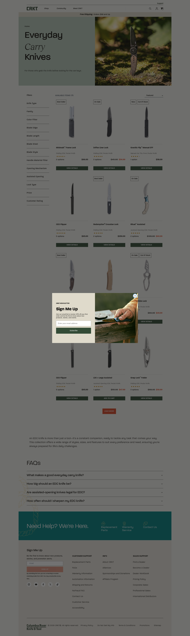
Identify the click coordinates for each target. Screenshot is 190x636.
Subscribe (74, 331)
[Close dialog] (135, 296)
